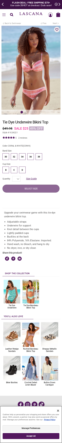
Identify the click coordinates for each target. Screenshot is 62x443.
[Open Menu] (4, 15)
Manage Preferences (31, 428)
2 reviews (22, 138)
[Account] (50, 15)
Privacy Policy (49, 420)
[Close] (58, 410)
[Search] (12, 15)
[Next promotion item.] (58, 4)
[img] (8, 137)
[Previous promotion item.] (4, 4)
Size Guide (31, 178)
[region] (31, 424)
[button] (57, 29)
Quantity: (6, 178)
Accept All (31, 436)
